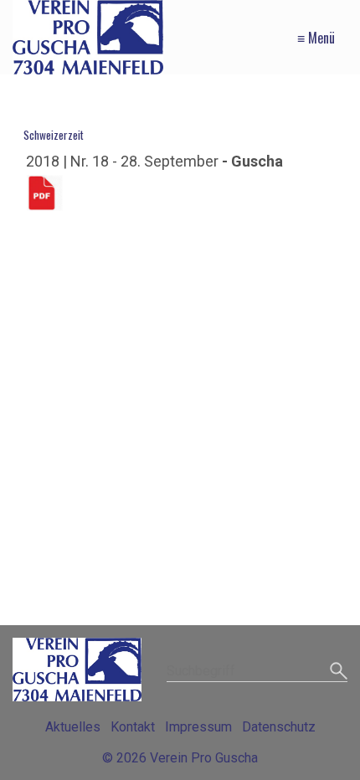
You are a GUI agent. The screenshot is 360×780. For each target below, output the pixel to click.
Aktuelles (72, 727)
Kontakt (133, 727)
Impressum (198, 727)
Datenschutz (279, 727)
